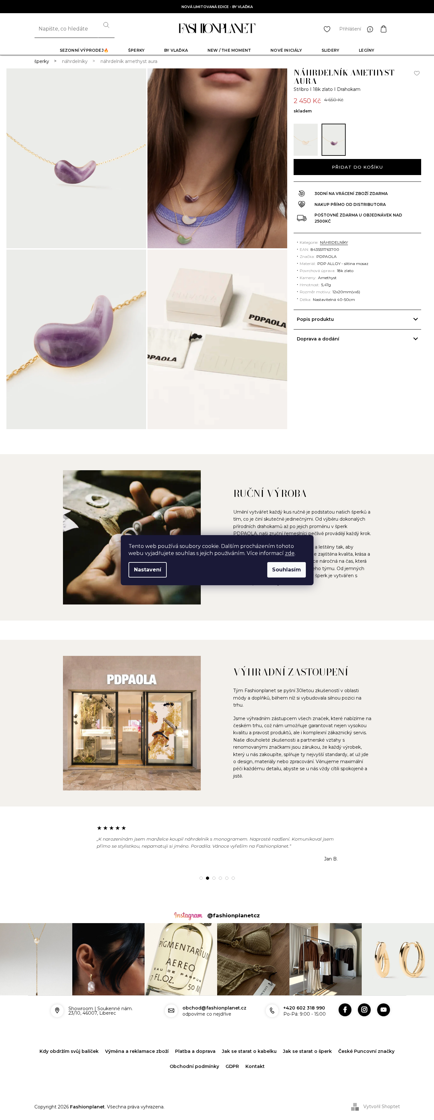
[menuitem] (84, 50)
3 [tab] (214, 878)
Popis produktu (315, 319)
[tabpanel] (217, 843)
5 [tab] (226, 878)
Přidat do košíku (357, 167)
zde (290, 553)
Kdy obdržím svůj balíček (69, 1051)
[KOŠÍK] (390, 28)
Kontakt (255, 1066)
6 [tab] (233, 878)
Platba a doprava (195, 1051)
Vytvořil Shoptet (381, 1106)
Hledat (106, 29)
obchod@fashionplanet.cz (214, 1008)
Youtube (383, 1009)
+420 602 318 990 (304, 1008)
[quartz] (306, 140)
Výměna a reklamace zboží (137, 1051)
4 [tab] (220, 878)
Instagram (364, 1009)
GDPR (232, 1066)
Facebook (345, 1009)
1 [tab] (201, 878)
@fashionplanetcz (233, 915)
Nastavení (147, 570)
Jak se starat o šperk (307, 1051)
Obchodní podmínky (194, 1066)
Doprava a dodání (318, 339)
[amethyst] (334, 140)
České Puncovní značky (366, 1051)
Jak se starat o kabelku (249, 1051)
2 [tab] (207, 878)
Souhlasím (286, 570)
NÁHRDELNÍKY (334, 242)
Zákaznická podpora (372, 29)
